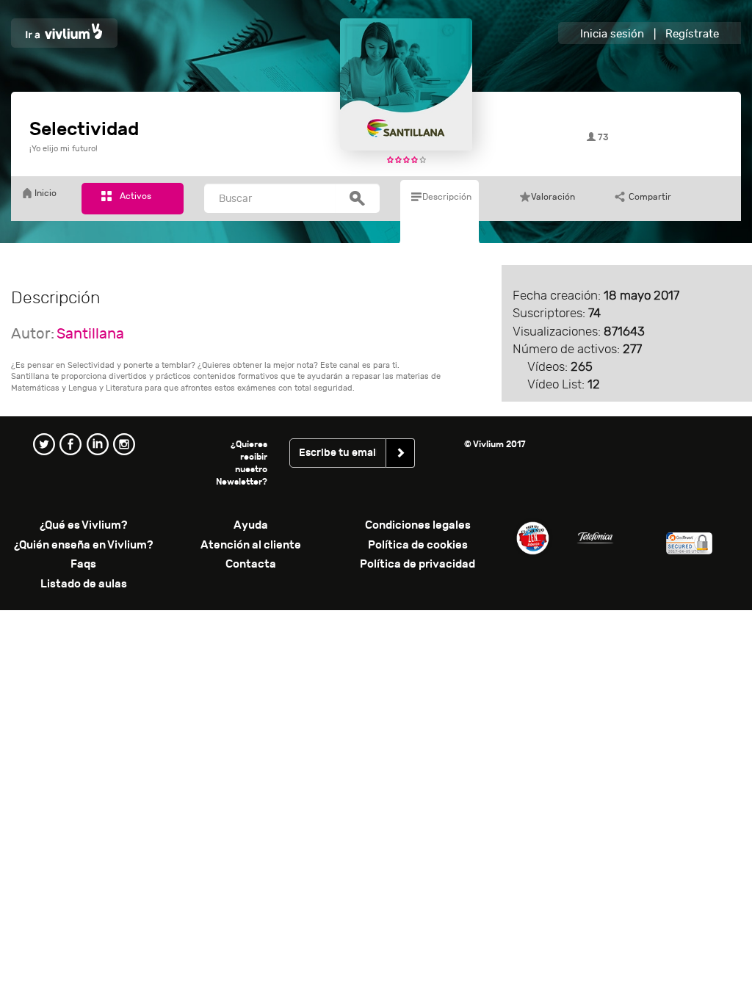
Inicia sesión (612, 34)
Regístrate (692, 34)
